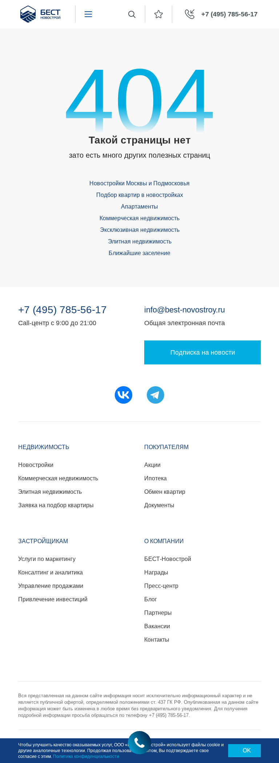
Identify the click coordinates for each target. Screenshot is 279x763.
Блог (150, 599)
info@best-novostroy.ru (184, 309)
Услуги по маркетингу (47, 559)
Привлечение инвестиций (53, 599)
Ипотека (155, 478)
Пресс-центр (161, 586)
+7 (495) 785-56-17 (62, 309)
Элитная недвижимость (139, 241)
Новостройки (35, 465)
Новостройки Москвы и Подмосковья (139, 183)
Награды (156, 572)
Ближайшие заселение (139, 253)
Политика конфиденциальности (86, 756)
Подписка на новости (202, 352)
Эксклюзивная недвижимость (139, 230)
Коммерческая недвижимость (139, 218)
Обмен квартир (164, 492)
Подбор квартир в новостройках (139, 195)
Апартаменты (139, 206)
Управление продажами (50, 586)
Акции (152, 465)
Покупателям (166, 447)
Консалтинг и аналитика (50, 572)
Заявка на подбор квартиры (56, 505)
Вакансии (157, 626)
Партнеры (158, 613)
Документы (159, 505)
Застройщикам (43, 541)
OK (247, 750)
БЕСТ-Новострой (167, 559)
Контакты (156, 640)
